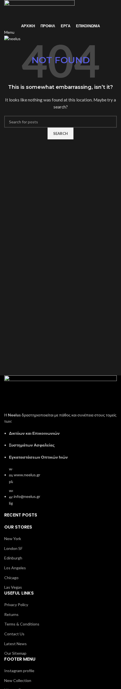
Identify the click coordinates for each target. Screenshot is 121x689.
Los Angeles (15, 567)
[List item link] (60, 486)
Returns (11, 614)
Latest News (15, 643)
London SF (13, 548)
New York (12, 538)
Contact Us (14, 633)
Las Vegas (13, 587)
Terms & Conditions (21, 624)
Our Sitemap (15, 653)
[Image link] (60, 393)
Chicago (11, 577)
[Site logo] (39, 10)
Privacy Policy (16, 604)
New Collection (17, 680)
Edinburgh (13, 558)
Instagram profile (19, 670)
